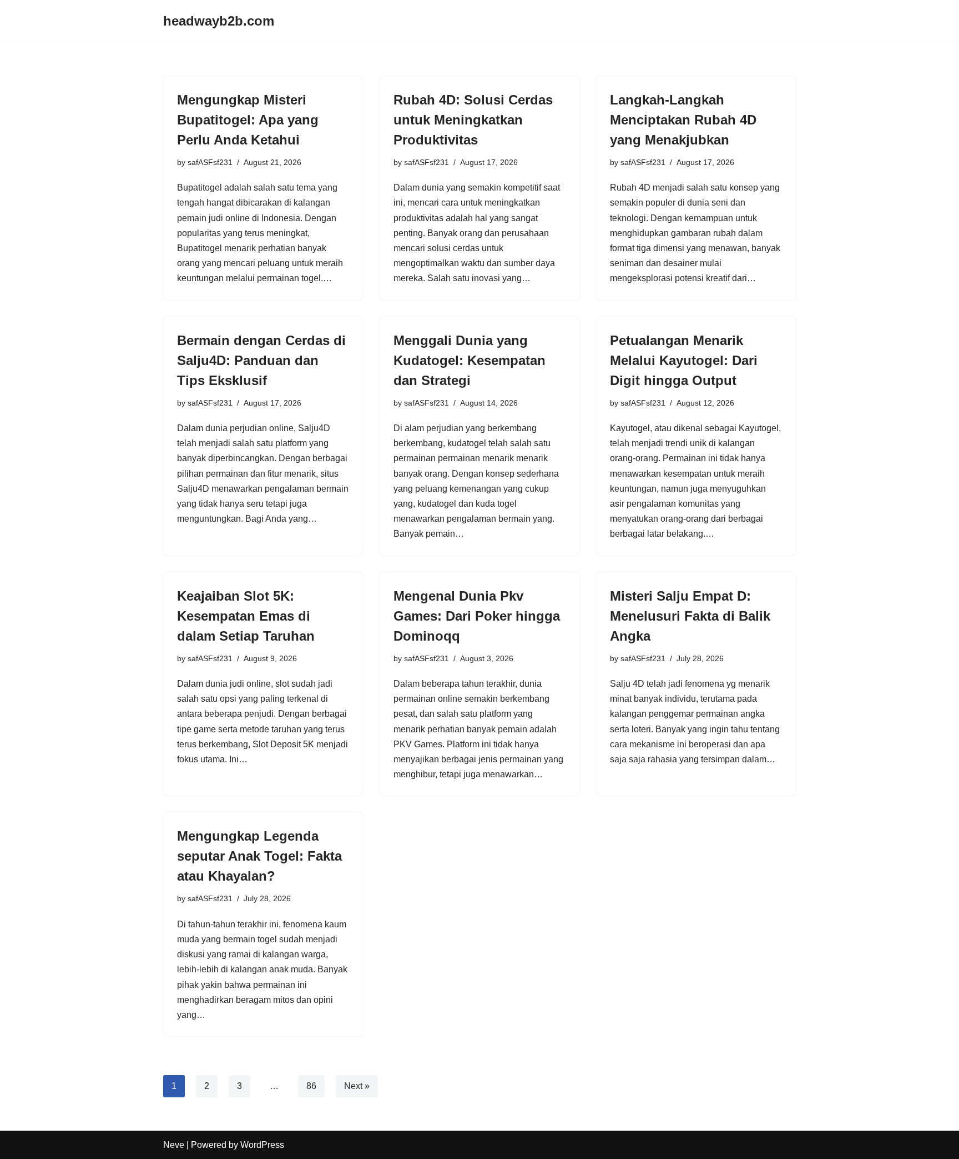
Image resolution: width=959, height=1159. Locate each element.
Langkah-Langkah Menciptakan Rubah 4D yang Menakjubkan (683, 119)
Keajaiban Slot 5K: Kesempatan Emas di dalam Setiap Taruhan (246, 615)
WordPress (262, 1145)
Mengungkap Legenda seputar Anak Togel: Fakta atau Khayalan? (259, 855)
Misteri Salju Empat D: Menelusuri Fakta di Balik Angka (690, 615)
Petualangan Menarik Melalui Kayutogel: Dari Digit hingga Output (684, 360)
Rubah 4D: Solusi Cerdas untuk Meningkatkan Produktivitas (473, 119)
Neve (173, 1145)
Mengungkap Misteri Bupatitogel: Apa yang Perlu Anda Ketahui (248, 119)
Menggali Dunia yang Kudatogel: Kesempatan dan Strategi (469, 360)
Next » (357, 1086)
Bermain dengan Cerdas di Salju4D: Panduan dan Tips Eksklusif (261, 360)
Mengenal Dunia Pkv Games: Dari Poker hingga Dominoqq (476, 615)
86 (311, 1086)
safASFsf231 (210, 162)
